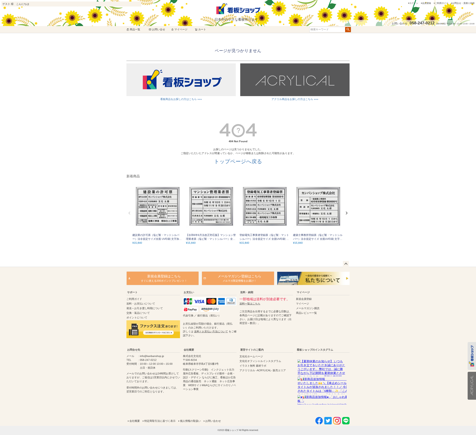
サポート (132, 292)
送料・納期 (246, 292)
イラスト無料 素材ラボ (252, 365)
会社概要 (189, 349)
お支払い (189, 292)
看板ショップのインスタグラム (315, 349)
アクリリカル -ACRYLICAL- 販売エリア (262, 370)
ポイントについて (136, 317)
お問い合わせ (213, 420)
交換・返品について (138, 312)
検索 (348, 29)
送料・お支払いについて (140, 303)
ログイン (413, 3)
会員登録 (426, 3)
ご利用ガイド (441, 3)
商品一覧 (135, 29)
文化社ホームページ (251, 356)
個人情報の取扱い (190, 420)
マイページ (180, 29)
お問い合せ (158, 29)
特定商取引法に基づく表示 (160, 420)
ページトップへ (346, 264)
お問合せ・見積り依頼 (463, 3)
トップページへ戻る (238, 161)
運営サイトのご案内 (252, 349)
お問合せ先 (133, 349)
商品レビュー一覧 (306, 312)
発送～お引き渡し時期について (144, 308)
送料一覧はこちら (249, 303)
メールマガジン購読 (307, 308)
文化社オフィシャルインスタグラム (260, 361)
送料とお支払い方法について (211, 331)
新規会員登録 (304, 298)
